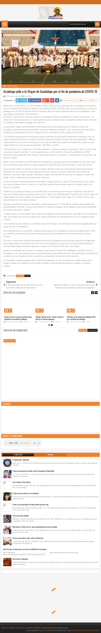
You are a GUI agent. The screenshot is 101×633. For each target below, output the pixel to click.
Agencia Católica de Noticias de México (17, 628)
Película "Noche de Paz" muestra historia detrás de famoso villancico (49, 317)
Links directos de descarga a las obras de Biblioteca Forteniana (24, 549)
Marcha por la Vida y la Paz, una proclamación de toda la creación (35, 526)
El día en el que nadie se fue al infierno (26, 493)
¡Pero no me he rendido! (21, 515)
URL (95, 100)
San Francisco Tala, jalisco (21, 482)
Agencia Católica (46, 630)
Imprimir (85, 100)
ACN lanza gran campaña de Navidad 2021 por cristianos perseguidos (81, 317)
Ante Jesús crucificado (20, 558)
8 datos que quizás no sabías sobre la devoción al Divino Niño (33, 470)
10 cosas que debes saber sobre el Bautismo (28, 538)
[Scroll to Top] (97, 629)
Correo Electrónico (70, 100)
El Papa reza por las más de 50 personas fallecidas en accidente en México (18, 317)
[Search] (97, 24)
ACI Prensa (20, 276)
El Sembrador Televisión (21, 459)
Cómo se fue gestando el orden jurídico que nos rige (30, 504)
